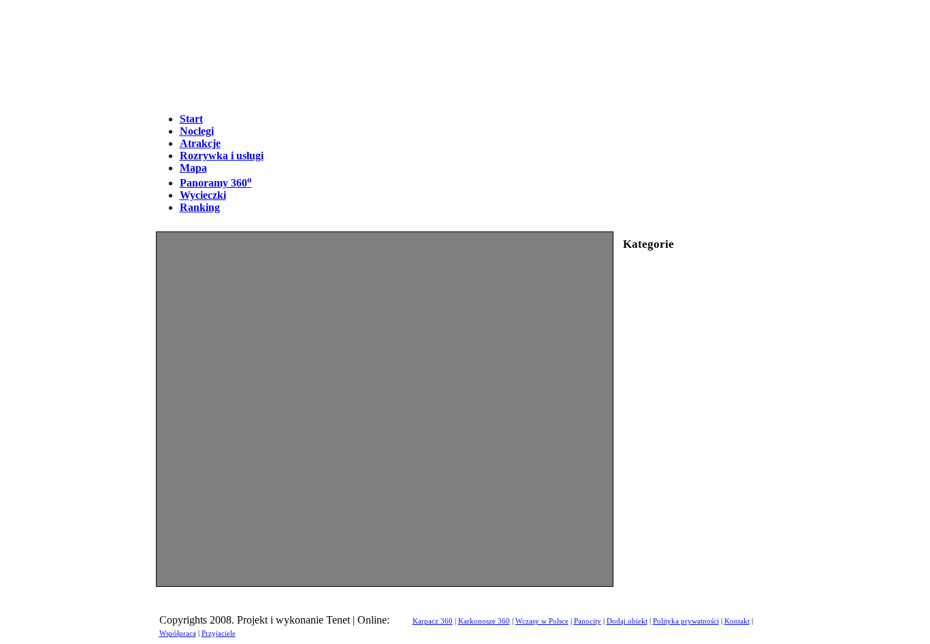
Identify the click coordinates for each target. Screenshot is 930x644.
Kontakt (737, 621)
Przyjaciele (219, 633)
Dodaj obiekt (627, 621)
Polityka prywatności (686, 621)
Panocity (587, 621)
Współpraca (177, 633)
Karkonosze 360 (484, 621)
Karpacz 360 (433, 621)
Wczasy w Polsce (541, 621)
